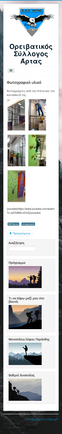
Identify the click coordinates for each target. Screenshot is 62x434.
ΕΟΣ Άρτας (13, 224)
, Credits (31, 427)
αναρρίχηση (28, 224)
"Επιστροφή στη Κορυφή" (42, 419)
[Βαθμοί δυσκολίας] (26, 389)
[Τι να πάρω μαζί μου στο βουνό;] (26, 317)
